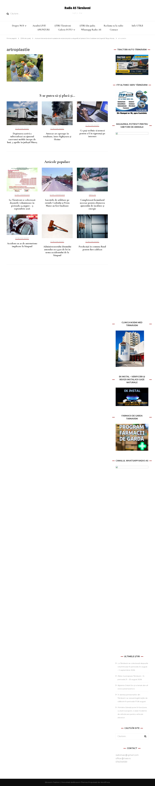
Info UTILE (137, 25)
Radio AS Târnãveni (77, 8)
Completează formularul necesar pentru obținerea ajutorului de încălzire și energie (92, 204)
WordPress (105, 782)
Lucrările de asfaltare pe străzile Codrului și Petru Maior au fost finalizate (57, 203)
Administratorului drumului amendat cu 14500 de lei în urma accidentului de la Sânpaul (57, 251)
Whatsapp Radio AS (91, 29)
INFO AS (92, 195)
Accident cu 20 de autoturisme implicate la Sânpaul (22, 245)
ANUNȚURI (43, 29)
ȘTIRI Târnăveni (62, 25)
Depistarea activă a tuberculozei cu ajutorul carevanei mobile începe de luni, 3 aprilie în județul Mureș (22, 138)
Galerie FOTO (65, 29)
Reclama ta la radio (113, 25)
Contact (114, 29)
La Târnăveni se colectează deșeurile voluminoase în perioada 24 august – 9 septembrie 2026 (22, 204)
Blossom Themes (80, 782)
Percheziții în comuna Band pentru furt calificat (92, 248)
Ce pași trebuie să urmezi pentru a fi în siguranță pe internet (92, 133)
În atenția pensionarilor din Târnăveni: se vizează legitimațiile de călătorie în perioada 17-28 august (132, 698)
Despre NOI (18, 25)
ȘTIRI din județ (87, 25)
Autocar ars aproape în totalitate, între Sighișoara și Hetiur (57, 136)
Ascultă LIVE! (39, 25)
